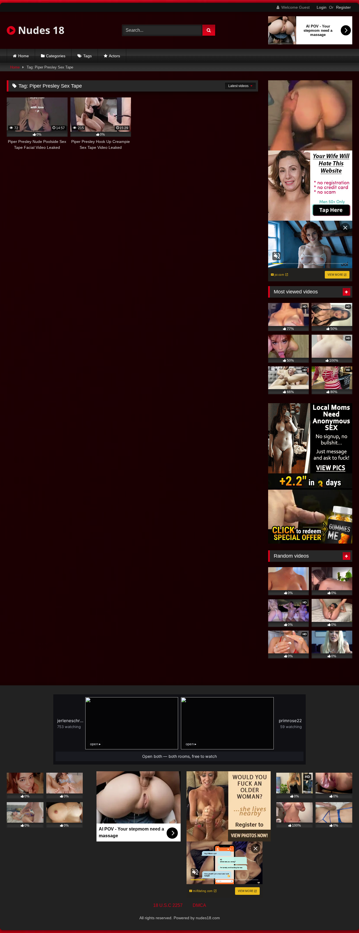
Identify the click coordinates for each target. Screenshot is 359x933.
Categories (55, 56)
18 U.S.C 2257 (168, 905)
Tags (87, 56)
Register (343, 7)
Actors (114, 56)
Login (321, 7)
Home (23, 56)
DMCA (199, 905)
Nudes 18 (40, 30)
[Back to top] (341, 916)
